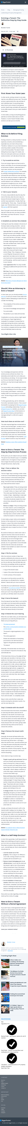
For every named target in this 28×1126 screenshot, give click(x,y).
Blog (9, 10)
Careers (2, 1086)
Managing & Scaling (18, 10)
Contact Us (3, 1088)
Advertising (3, 1085)
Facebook (3, 1107)
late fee (5, 207)
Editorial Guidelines (5, 1094)
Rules (2, 1098)
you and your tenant (14, 588)
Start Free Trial (5, 1068)
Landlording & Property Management (11, 13)
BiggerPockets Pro (7, 409)
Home (2, 10)
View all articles (5, 1019)
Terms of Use (4, 1096)
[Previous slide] (1, 350)
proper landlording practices (11, 171)
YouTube (3, 1111)
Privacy (2, 1099)
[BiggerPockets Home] (6, 2)
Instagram (3, 1112)
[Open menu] (25, 2)
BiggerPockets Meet (8, 411)
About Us (3, 1080)
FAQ (2, 1101)
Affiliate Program (4, 1083)
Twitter (2, 1109)
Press (2, 1081)
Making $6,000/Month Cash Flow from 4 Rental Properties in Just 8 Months (18, 984)
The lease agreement (9, 624)
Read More (10, 950)
